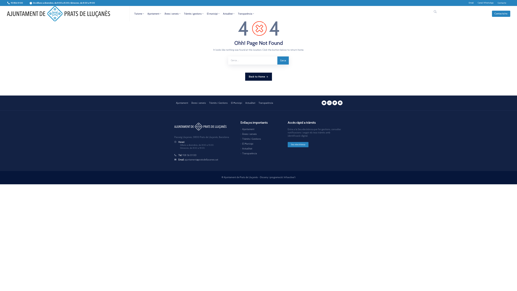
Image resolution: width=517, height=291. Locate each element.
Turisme (138, 13)
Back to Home (257, 76)
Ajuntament (153, 13)
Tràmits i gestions (193, 13)
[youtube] (324, 103)
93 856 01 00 (17, 3)
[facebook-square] (340, 103)
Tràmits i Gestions (218, 103)
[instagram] (329, 103)
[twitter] (334, 103)
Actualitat (228, 13)
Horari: (181, 142)
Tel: (187, 155)
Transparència (245, 13)
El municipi (212, 13)
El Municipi (236, 103)
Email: (198, 159)
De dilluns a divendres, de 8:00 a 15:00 (51, 3)
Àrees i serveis (172, 13)
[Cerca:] (252, 60)
